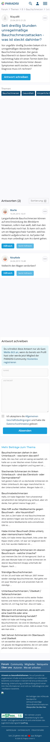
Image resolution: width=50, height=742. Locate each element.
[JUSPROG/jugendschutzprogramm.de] (12, 716)
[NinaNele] (6, 258)
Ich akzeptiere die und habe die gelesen (26, 420)
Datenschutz (24, 730)
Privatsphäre (38, 730)
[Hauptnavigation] (45, 3)
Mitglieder (30, 664)
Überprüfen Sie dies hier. (36, 707)
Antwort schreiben (16, 77)
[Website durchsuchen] (30, 3)
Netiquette (42, 664)
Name (6, 370)
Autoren (17, 667)
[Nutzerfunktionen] (37, 3)
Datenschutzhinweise (18, 423)
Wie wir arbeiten (32, 667)
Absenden (25, 430)
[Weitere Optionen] (45, 18)
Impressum (11, 730)
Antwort (8, 380)
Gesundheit (28, 93)
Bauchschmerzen (34, 9)
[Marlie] (6, 211)
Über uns (6, 667)
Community (17, 664)
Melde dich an (11, 352)
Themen (15, 9)
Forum (4, 9)
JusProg (24, 723)
